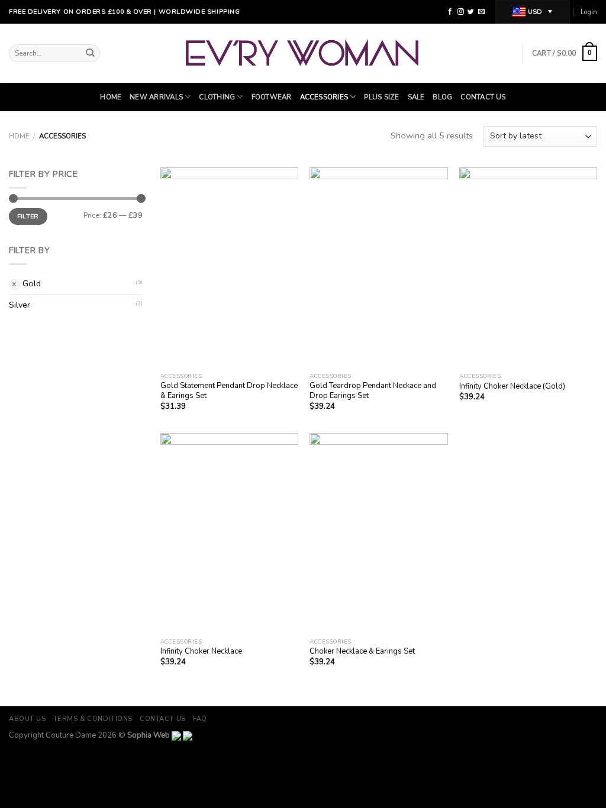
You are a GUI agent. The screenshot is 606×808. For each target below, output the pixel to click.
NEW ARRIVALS (156, 97)
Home (110, 97)
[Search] (90, 53)
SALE (416, 97)
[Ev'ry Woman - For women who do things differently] (303, 53)
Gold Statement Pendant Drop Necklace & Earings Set (229, 391)
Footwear (272, 97)
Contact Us (482, 97)
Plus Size (381, 97)
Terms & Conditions (93, 719)
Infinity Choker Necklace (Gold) (512, 387)
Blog (442, 97)
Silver (19, 305)
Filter (28, 216)
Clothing (217, 97)
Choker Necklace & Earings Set (362, 652)
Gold (31, 283)
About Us (27, 719)
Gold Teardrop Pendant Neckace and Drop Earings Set (373, 391)
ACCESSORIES (324, 97)
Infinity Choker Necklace (201, 652)
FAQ (200, 719)
